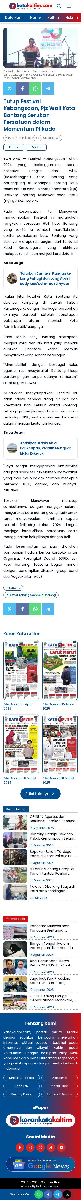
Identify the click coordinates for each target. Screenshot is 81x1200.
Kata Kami (14, 17)
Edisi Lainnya (37, 793)
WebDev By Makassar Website (40, 1186)
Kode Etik (21, 1086)
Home (35, 17)
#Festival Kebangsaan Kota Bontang (31, 595)
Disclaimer (59, 1078)
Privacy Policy (21, 1094)
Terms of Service (59, 1094)
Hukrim (72, 17)
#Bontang (13, 587)
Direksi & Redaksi (21, 1078)
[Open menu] (69, 6)
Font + (14, 147)
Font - (36, 147)
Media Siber (59, 1086)
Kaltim (53, 17)
